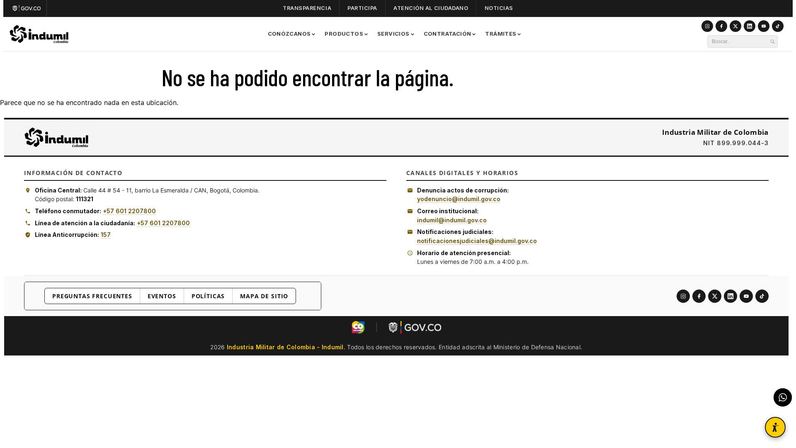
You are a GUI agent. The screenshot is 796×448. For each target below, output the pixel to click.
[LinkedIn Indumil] (749, 26)
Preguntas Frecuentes (92, 296)
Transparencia (307, 8)
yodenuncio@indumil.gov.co (458, 198)
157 (106, 234)
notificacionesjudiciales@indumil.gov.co (477, 240)
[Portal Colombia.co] (358, 327)
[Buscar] (772, 41)
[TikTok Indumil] (778, 26)
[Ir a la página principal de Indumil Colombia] (56, 137)
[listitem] (683, 296)
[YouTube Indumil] (763, 26)
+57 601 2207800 (129, 210)
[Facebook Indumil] (721, 26)
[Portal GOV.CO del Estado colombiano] (414, 327)
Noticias (499, 8)
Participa (362, 8)
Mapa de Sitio (264, 296)
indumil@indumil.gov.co (452, 220)
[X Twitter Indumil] (735, 26)
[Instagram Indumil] (707, 26)
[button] (775, 427)
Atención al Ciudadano (430, 8)
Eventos (162, 296)
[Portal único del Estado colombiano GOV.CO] (28, 8)
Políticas (208, 296)
